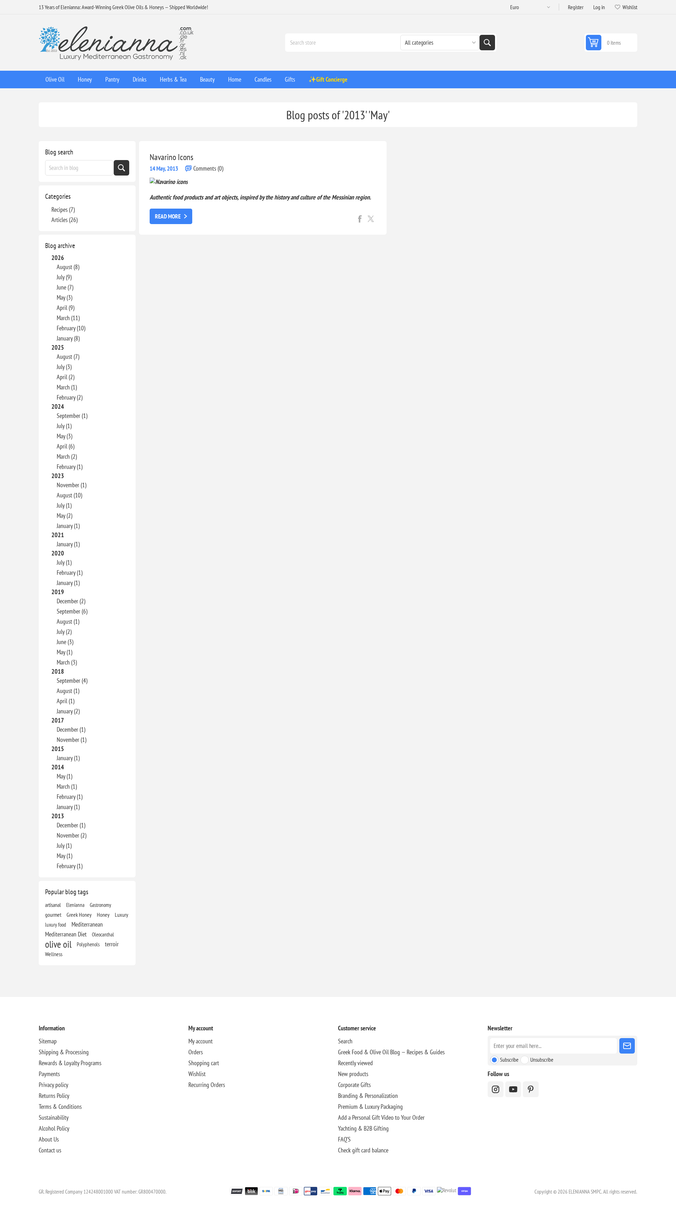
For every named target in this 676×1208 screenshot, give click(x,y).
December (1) (71, 729)
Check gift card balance (363, 1150)
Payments (49, 1074)
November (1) (71, 485)
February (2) (69, 397)
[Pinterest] (531, 1089)
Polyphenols (88, 944)
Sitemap (48, 1041)
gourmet (53, 914)
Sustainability (54, 1117)
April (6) (65, 446)
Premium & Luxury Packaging (370, 1106)
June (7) (65, 287)
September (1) (72, 416)
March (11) (68, 318)
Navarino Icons (171, 157)
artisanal (53, 904)
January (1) (68, 526)
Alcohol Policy (54, 1128)
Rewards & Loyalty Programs (70, 1063)
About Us (49, 1139)
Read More (168, 216)
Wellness (53, 954)
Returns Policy (54, 1096)
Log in (599, 7)
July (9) (64, 277)
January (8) (68, 338)
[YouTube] (513, 1089)
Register (575, 7)
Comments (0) (208, 168)
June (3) (65, 642)
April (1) (65, 701)
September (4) (72, 680)
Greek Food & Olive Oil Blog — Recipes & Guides (391, 1052)
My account (200, 1041)
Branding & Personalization (368, 1096)
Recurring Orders (206, 1085)
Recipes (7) (63, 209)
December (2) (71, 601)
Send (627, 1046)
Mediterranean (87, 924)
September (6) (72, 611)
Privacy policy (53, 1085)
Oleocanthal (103, 934)
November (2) (71, 835)
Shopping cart (203, 1063)
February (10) (71, 328)
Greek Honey (79, 914)
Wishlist (197, 1074)
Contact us (50, 1150)
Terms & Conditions (60, 1106)
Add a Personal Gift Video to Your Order (381, 1117)
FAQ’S (344, 1139)
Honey (103, 914)
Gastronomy (100, 904)
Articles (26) (64, 220)
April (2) (65, 377)
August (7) (68, 356)
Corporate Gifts (354, 1085)
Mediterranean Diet (66, 934)
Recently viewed (355, 1063)
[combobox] (79, 168)
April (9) (65, 308)
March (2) (67, 456)
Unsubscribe (541, 1059)
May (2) (64, 515)
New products (353, 1074)
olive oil (58, 944)
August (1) (68, 621)
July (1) (64, 426)
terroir (112, 944)
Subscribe (509, 1059)
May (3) (64, 297)
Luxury (121, 914)
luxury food (55, 924)
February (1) (69, 467)
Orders (195, 1052)
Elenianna (75, 904)
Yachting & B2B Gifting (363, 1128)
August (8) (68, 267)
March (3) (67, 662)
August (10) (69, 495)
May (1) (64, 652)
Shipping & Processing (64, 1052)
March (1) (67, 387)
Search (487, 42)
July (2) (64, 632)
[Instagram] (495, 1089)
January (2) (68, 711)
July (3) (64, 367)
